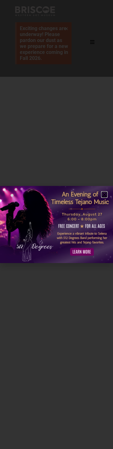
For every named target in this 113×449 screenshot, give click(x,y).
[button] (104, 194)
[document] (56, 224)
